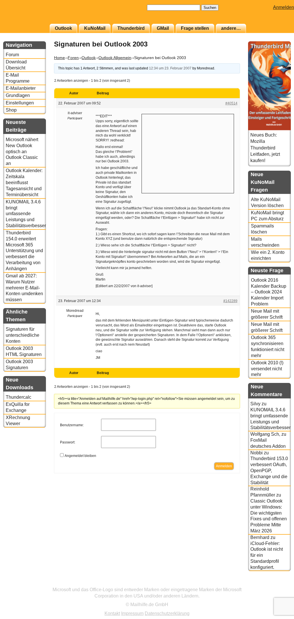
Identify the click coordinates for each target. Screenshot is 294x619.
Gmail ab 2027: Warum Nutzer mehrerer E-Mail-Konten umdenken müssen (24, 287)
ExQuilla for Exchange (18, 407)
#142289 (230, 301)
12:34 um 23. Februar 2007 (170, 68)
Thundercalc (18, 397)
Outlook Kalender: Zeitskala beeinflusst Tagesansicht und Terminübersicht (24, 182)
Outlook (63, 28)
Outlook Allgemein (114, 57)
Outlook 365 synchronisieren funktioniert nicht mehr (267, 346)
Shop (11, 110)
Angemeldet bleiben (80, 456)
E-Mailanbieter (21, 88)
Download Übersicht (16, 64)
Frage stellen (195, 28)
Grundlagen (18, 95)
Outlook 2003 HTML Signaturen (24, 351)
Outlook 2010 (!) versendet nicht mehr (267, 368)
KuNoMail (94, 28)
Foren (73, 57)
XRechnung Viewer (18, 420)
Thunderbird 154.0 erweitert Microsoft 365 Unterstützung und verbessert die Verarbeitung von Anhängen (24, 250)
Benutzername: (72, 425)
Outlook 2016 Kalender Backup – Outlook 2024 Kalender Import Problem (268, 292)
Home (59, 57)
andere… (231, 28)
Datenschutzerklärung (167, 613)
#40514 (231, 103)
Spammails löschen (262, 228)
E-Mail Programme (18, 78)
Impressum (132, 613)
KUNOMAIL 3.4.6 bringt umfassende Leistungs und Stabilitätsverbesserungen (26, 213)
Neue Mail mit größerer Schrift (267, 314)
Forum (12, 54)
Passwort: (67, 442)
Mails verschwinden (265, 242)
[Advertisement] (188, 153)
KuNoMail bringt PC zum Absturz (267, 215)
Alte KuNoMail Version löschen (267, 202)
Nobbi (256, 452)
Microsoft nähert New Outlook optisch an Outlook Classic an (22, 151)
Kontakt (112, 613)
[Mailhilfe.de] (34, 14)
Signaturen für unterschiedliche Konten (22, 335)
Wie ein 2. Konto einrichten (268, 255)
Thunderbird (131, 28)
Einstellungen (20, 102)
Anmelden (283, 7)
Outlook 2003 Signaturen (19, 364)
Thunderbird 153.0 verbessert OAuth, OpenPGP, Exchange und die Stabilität (269, 470)
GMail (163, 28)
